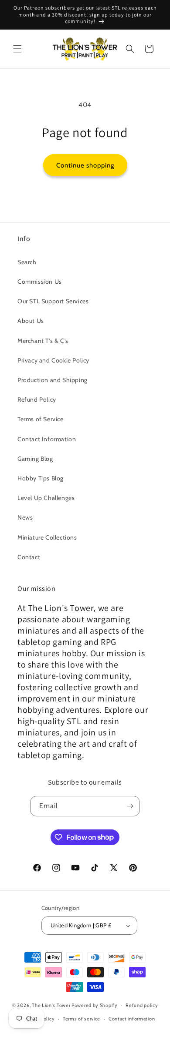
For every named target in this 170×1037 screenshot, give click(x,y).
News (25, 517)
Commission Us (39, 281)
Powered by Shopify (94, 1005)
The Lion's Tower (51, 1005)
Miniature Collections (47, 537)
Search (27, 262)
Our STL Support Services (52, 301)
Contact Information (46, 439)
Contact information (132, 1019)
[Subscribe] (129, 806)
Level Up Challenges (46, 498)
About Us (30, 321)
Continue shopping (85, 165)
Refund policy (142, 1005)
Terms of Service (40, 419)
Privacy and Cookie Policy (53, 360)
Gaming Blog (35, 459)
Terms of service (81, 1019)
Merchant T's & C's (42, 341)
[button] (17, 48)
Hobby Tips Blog (40, 478)
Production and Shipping (52, 380)
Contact (28, 557)
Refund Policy (36, 399)
